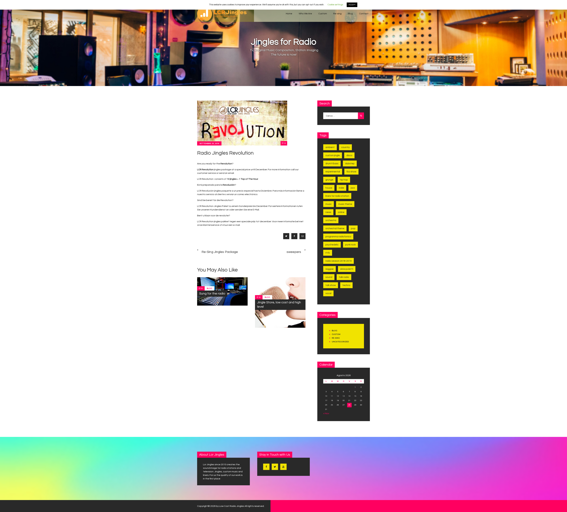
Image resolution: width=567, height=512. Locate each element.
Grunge (329, 180)
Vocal (328, 293)
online (341, 212)
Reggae (329, 269)
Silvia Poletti (346, 269)
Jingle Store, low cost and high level (279, 304)
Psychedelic (332, 244)
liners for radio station (337, 196)
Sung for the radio (212, 293)
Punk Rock (350, 244)
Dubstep (350, 163)
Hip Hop (344, 180)
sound (328, 277)
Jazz (353, 188)
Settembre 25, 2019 (209, 143)
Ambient (330, 147)
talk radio (344, 277)
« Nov (326, 413)
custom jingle (332, 155)
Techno (346, 285)
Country (345, 147)
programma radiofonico (338, 236)
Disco (349, 155)
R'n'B (327, 253)
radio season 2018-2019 (338, 261)
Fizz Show (351, 171)
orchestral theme (334, 228)
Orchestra (330, 220)
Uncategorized (340, 342)
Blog (209, 288)
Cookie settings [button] (335, 5)
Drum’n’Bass (331, 163)
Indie (341, 188)
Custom (336, 334)
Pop (353, 228)
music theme (345, 204)
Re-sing (336, 338)
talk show (330, 285)
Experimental (332, 171)
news (328, 212)
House (328, 188)
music (328, 204)
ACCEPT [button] (352, 5)
